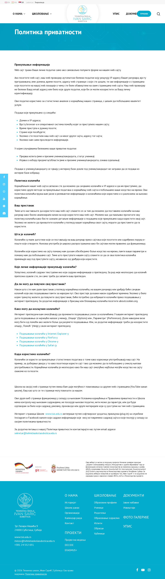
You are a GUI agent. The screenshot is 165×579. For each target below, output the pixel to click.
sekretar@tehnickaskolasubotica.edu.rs (36, 433)
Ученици (98, 507)
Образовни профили (105, 502)
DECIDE (69, 545)
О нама (17, 13)
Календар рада (73, 518)
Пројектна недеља (75, 539)
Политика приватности (36, 574)
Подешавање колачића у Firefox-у (38, 337)
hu (15, 2)
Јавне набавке (131, 502)
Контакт (69, 523)
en (9, 2)
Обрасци (99, 528)
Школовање (40, 13)
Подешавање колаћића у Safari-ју (38, 345)
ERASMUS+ (71, 550)
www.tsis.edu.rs (53, 413)
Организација (72, 512)
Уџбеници (99, 533)
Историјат (70, 502)
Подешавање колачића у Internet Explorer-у (44, 333)
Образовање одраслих (107, 518)
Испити (98, 523)
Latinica (29, 2)
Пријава (144, 13)
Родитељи (100, 512)
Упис (116, 13)
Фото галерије (136, 517)
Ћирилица (39, 2)
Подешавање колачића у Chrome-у (38, 341)
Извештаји (129, 507)
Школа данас (72, 507)
